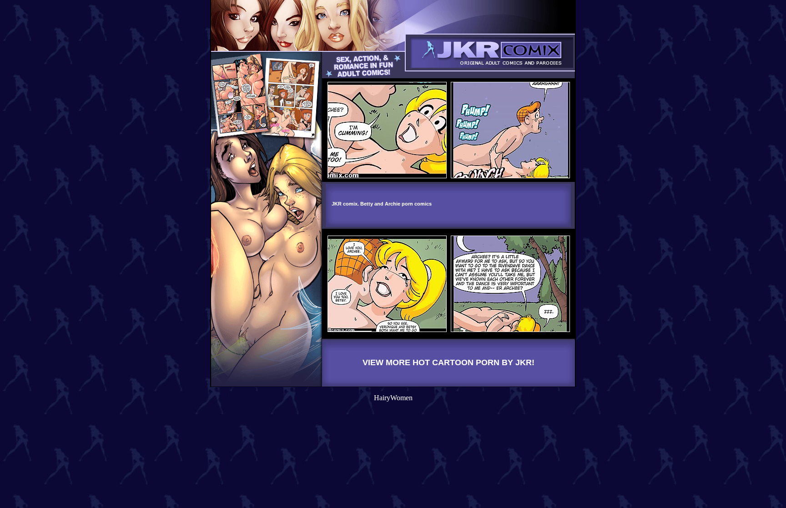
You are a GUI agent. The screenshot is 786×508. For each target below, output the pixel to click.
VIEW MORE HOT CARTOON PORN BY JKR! (448, 362)
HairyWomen (393, 398)
